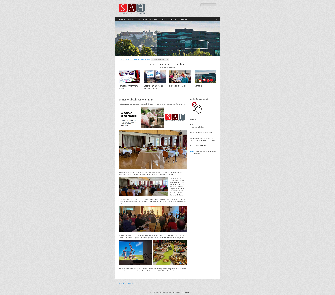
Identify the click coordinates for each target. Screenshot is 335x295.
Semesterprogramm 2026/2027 (148, 19)
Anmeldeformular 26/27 (169, 19)
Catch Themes (185, 292)
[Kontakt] (205, 76)
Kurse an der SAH (177, 86)
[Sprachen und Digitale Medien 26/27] (155, 76)
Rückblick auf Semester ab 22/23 (141, 59)
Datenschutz (131, 283)
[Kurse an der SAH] (180, 76)
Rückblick (184, 19)
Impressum (123, 283)
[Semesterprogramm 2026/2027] (129, 76)
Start (121, 59)
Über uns (122, 19)
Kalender (131, 19)
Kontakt (198, 86)
